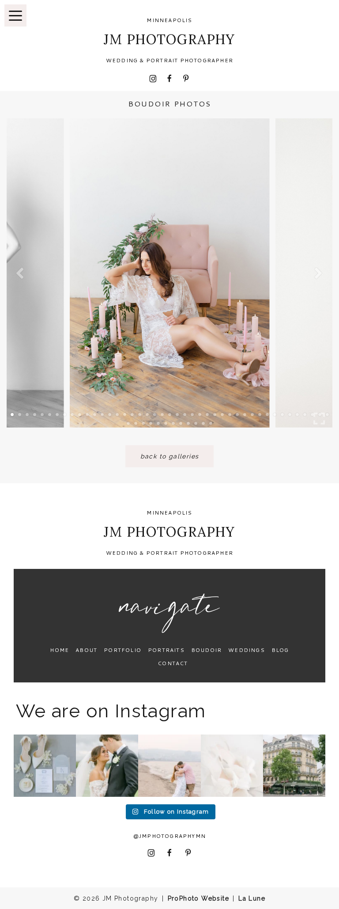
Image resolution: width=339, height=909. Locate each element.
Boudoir (206, 650)
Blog (280, 650)
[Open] (45, 766)
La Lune (251, 898)
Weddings (246, 650)
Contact (173, 663)
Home (59, 650)
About (86, 650)
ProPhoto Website (198, 898)
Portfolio (122, 650)
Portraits (166, 650)
